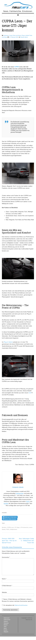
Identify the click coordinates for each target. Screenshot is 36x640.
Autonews (6, 35)
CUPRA (16, 66)
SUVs (27, 501)
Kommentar (6, 557)
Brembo (4, 527)
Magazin (6, 631)
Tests (5, 626)
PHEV (7, 529)
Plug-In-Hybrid (8, 342)
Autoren (6, 621)
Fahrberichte (19, 493)
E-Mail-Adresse (7, 585)
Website (4, 592)
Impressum (6, 618)
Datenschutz (7, 619)
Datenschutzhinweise (21, 605)
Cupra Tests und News (15, 35)
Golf (30, 392)
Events (5, 630)
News (5, 628)
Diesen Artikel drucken (10, 519)
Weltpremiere (13, 529)
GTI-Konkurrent (24, 527)
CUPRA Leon (10, 527)
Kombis (6, 503)
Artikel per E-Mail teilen (10, 517)
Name (4, 578)
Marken (6, 625)
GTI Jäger (17, 527)
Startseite (6, 623)
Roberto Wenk (24, 37)
